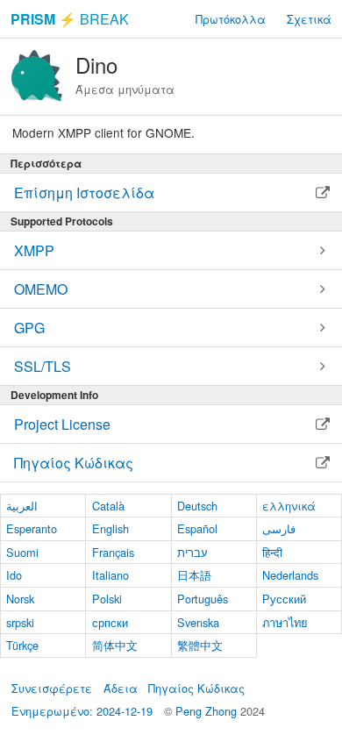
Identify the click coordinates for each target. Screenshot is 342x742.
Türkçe (22, 645)
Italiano (110, 575)
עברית (192, 552)
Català (108, 505)
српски (110, 622)
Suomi (22, 552)
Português (202, 598)
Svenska (198, 622)
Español (197, 528)
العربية (22, 505)
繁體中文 (200, 645)
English (110, 528)
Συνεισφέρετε (51, 688)
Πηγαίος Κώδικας (196, 688)
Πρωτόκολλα (231, 19)
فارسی (279, 528)
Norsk (20, 598)
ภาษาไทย (285, 622)
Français (113, 552)
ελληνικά (289, 505)
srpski (20, 622)
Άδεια (120, 688)
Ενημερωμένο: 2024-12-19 (82, 711)
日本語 (194, 575)
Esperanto (31, 528)
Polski (107, 598)
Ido (14, 575)
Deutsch (197, 505)
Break (70, 19)
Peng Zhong (207, 711)
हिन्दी (272, 552)
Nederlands (290, 575)
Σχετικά (309, 19)
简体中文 (115, 645)
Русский (284, 598)
